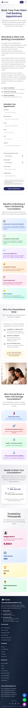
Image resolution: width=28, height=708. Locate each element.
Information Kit (4, 635)
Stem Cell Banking (5, 627)
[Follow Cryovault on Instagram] (12, 703)
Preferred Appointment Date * (11, 153)
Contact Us (3, 656)
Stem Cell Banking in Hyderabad (8, 688)
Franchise (3, 654)
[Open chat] (24, 704)
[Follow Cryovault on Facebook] (9, 703)
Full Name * (6, 109)
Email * (5, 123)
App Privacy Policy (5, 673)
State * (5, 129)
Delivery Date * (7, 160)
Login (22, 2)
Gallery (2, 665)
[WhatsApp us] (24, 700)
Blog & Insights (4, 663)
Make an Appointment (14, 188)
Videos (2, 668)
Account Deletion (5, 675)
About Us (3, 646)
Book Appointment (5, 632)
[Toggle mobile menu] (25, 2)
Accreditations (4, 649)
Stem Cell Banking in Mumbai (8, 690)
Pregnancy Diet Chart (6, 637)
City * (5, 136)
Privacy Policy (7, 183)
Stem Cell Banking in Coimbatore (9, 694)
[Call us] (24, 695)
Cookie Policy (4, 680)
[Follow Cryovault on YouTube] (18, 703)
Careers (3, 651)
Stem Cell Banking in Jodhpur (8, 696)
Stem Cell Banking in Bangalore (8, 692)
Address (6, 143)
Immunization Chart (6, 640)
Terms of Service (16, 183)
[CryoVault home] (5, 2)
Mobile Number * (8, 116)
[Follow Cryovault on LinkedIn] (15, 703)
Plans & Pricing (4, 630)
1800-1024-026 (15, 489)
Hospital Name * (8, 173)
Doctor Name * (7, 166)
